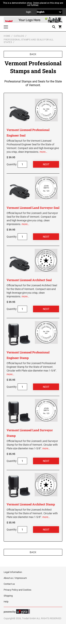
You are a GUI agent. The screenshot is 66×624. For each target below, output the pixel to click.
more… (43, 151)
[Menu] (6, 27)
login (28, 12)
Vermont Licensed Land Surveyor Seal (33, 208)
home (7, 36)
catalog (19, 36)
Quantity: (12, 164)
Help (6, 601)
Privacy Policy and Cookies (17, 589)
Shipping (8, 595)
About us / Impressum (15, 578)
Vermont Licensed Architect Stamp (31, 504)
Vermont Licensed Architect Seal (29, 280)
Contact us (9, 583)
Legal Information (13, 572)
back (33, 54)
